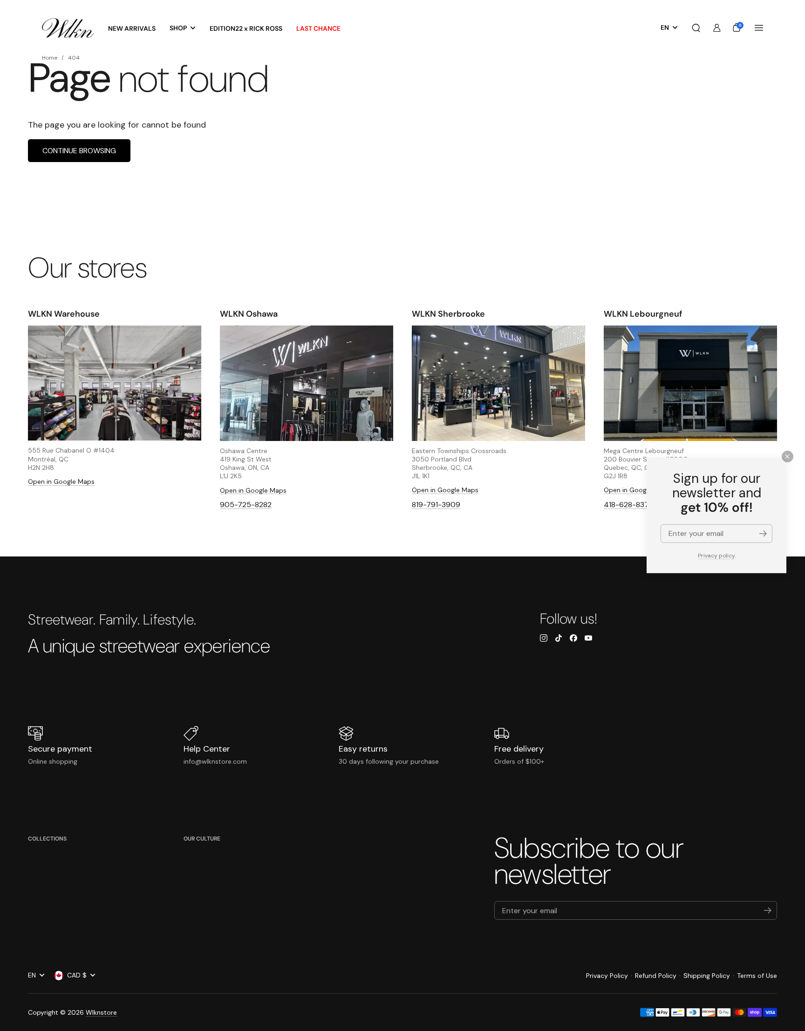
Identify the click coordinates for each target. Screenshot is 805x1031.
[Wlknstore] (68, 28)
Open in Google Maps (61, 481)
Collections (47, 838)
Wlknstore (101, 1012)
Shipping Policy (706, 975)
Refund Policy (655, 975)
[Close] (787, 456)
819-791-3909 (436, 504)
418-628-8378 (628, 504)
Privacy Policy (607, 975)
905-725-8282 (246, 504)
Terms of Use (757, 975)
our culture (202, 838)
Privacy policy (716, 555)
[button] (696, 28)
